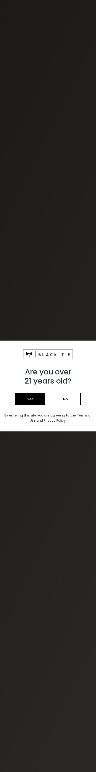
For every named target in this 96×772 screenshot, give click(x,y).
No (65, 399)
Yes (30, 399)
